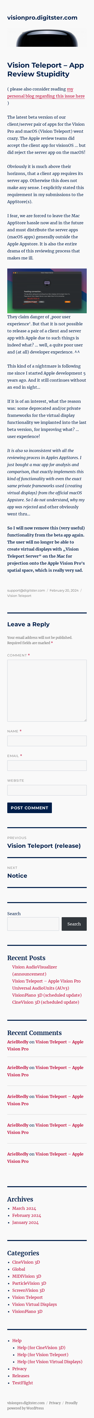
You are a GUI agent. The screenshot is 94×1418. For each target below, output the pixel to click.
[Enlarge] (80, 275)
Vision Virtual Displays (34, 1304)
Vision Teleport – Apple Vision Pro (46, 981)
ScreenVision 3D (28, 1290)
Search (14, 913)
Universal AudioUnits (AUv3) (40, 988)
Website (15, 780)
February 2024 (26, 1215)
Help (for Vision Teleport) (42, 1354)
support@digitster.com (26, 590)
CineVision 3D (26, 1262)
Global (18, 1269)
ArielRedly (17, 1041)
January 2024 (25, 1222)
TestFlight (22, 1382)
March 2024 (24, 1208)
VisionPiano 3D (27, 1311)
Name (14, 731)
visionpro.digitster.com (42, 17)
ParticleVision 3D (29, 1283)
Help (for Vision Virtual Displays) (49, 1361)
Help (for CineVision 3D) (41, 1347)
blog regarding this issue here (55, 96)
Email (14, 756)
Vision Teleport (19, 596)
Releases (20, 1375)
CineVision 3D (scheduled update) (45, 1002)
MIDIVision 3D (26, 1276)
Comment (18, 655)
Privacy (19, 1368)
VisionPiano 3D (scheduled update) (47, 995)
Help (17, 1340)
